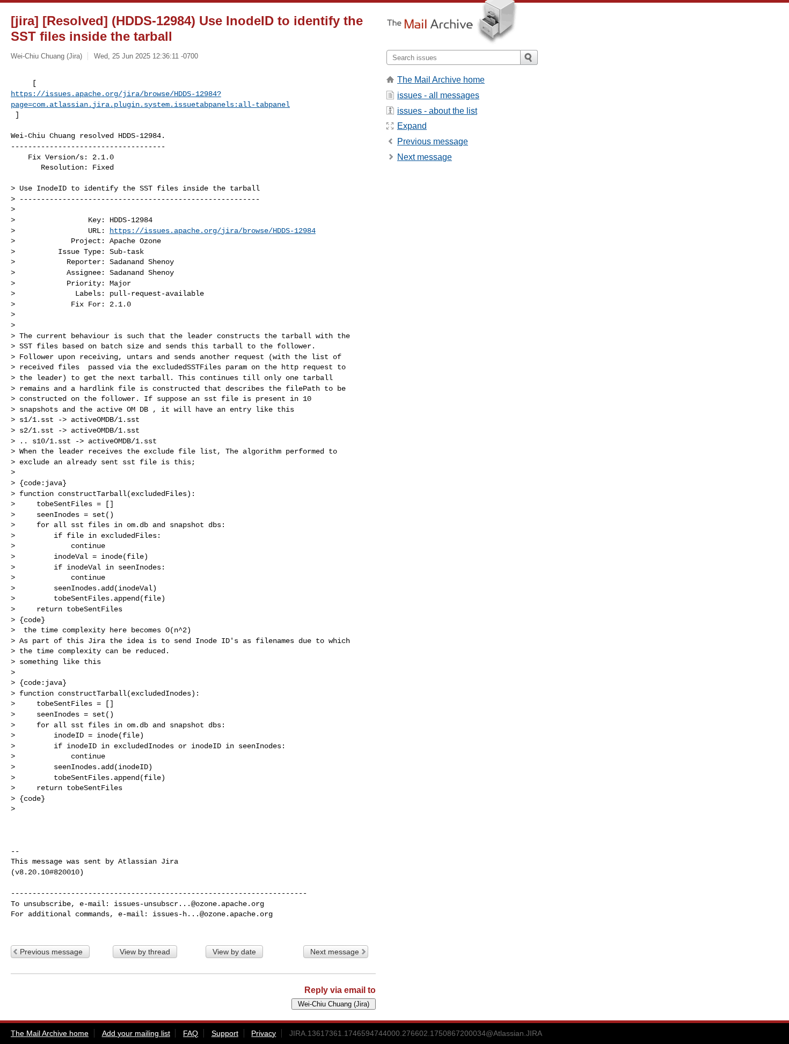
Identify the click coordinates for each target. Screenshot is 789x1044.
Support (224, 1033)
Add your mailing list (136, 1033)
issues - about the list (437, 110)
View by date (234, 951)
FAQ (190, 1033)
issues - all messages (438, 95)
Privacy (263, 1033)
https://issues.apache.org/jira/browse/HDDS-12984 (212, 231)
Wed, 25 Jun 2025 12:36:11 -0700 (146, 56)
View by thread (145, 951)
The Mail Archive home (441, 79)
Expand (412, 125)
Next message (334, 951)
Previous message (51, 951)
